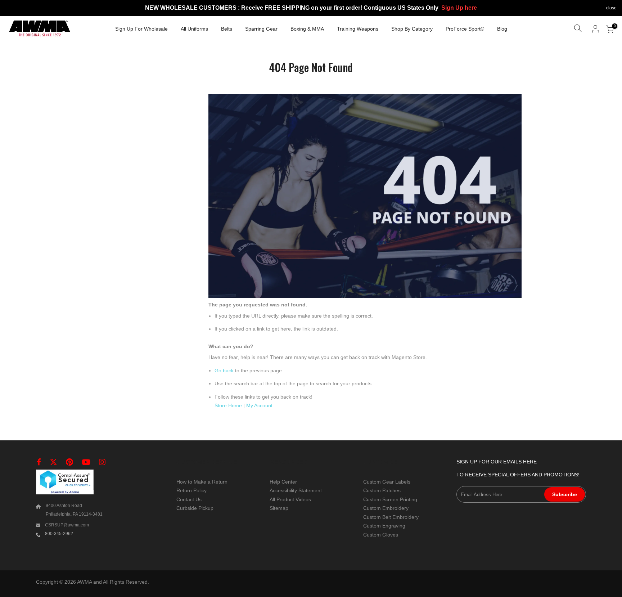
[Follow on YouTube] (86, 462)
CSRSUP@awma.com (67, 525)
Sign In (595, 29)
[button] (578, 29)
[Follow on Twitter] (53, 462)
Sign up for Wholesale (141, 29)
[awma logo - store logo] (39, 29)
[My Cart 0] (610, 29)
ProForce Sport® (465, 29)
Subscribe (564, 494)
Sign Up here (459, 8)
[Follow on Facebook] (39, 462)
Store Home (228, 405)
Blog (502, 29)
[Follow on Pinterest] (69, 462)
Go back (224, 370)
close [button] (611, 7)
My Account (259, 405)
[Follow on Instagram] (102, 462)
